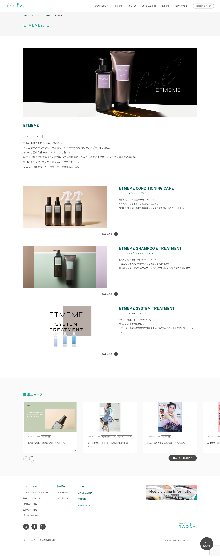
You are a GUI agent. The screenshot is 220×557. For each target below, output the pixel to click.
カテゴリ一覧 (63, 498)
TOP (25, 16)
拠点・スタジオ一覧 (32, 498)
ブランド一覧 (45, 16)
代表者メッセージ (31, 515)
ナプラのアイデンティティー (35, 493)
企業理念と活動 (30, 510)
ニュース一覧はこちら (182, 458)
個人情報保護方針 (47, 540)
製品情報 (118, 6)
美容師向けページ (203, 6)
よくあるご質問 (149, 6)
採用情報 (165, 6)
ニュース (132, 6)
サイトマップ (29, 540)
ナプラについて (102, 6)
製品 (33, 16)
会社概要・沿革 (30, 504)
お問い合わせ (181, 6)
